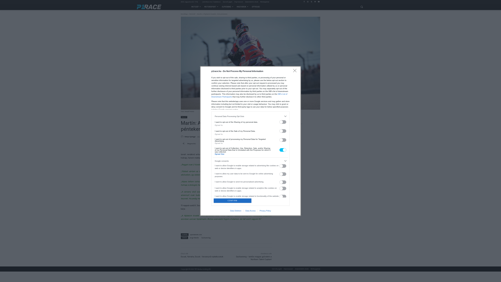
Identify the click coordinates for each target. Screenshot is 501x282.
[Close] (295, 71)
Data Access (250, 211)
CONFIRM (232, 201)
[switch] (282, 122)
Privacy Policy (265, 211)
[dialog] (250, 141)
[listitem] (250, 116)
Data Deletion (235, 211)
